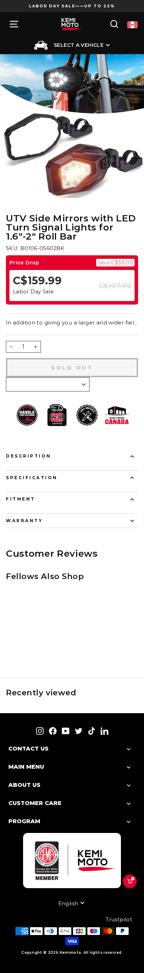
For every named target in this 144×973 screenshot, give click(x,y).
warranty (24, 520)
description (28, 456)
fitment (20, 499)
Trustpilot (119, 919)
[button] (133, 890)
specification (32, 477)
